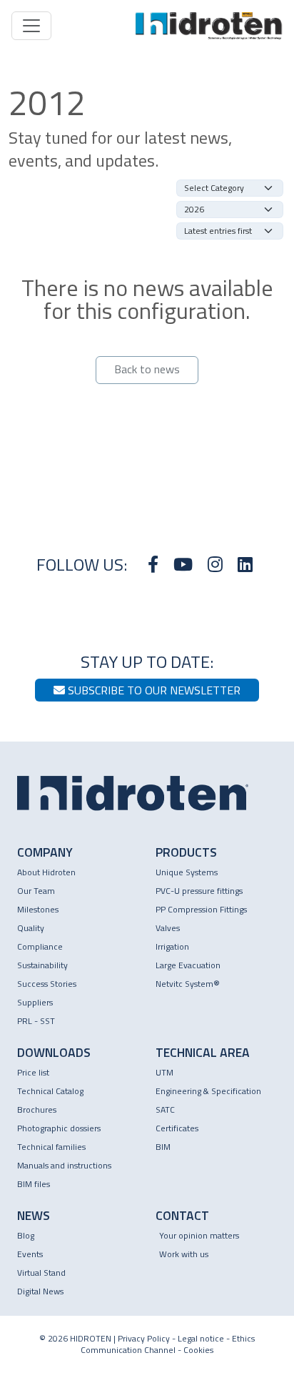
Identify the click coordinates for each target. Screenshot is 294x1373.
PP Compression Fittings (201, 909)
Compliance (40, 946)
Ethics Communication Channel (168, 1344)
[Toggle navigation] (31, 25)
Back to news (147, 369)
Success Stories (46, 983)
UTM (164, 1072)
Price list (33, 1072)
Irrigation (172, 946)
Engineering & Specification (208, 1091)
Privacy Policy (144, 1338)
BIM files (33, 1184)
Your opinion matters (199, 1235)
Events (30, 1254)
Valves (168, 928)
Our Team (36, 890)
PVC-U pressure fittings (199, 890)
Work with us (183, 1254)
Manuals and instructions (64, 1165)
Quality (30, 928)
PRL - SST (36, 1021)
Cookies (198, 1350)
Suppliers (35, 1002)
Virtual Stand (41, 1272)
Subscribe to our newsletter (152, 690)
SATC (165, 1109)
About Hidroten (46, 872)
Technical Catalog (50, 1091)
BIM (163, 1146)
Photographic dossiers (59, 1128)
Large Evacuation (188, 965)
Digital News (40, 1291)
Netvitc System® (188, 983)
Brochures (36, 1109)
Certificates (177, 1128)
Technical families (51, 1146)
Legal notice (201, 1338)
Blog (25, 1235)
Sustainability (42, 965)
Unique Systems (187, 872)
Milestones (38, 909)
